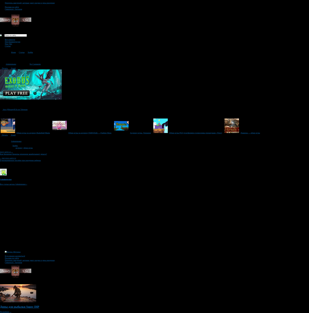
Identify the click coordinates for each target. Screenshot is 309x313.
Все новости (10, 40)
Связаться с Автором (13, 9)
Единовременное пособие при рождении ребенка (20, 159)
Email (13, 68)
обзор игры (28, 148)
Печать (4, 68)
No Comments (35, 64)
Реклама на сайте (12, 7)
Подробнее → (5, 312)
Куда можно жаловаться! (15, 256)
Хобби (30, 52)
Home (13, 52)
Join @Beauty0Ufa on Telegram (15, 110)
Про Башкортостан (12, 42)
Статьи (8, 46)
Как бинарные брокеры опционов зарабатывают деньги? (23, 153)
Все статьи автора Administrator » (13, 184)
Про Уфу (8, 44)
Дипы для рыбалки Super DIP (19, 306)
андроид (19, 148)
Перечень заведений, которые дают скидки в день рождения (30, 3)
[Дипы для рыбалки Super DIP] (18, 302)
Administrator (11, 64)
